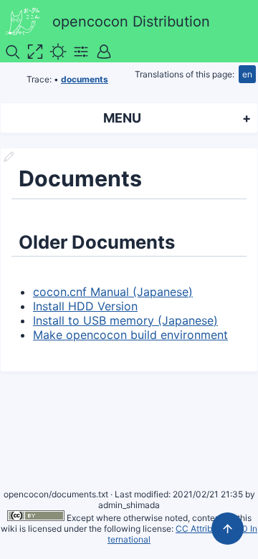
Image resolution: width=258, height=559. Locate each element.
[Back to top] (227, 528)
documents (84, 79)
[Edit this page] (8, 158)
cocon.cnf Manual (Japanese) (113, 292)
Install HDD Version (85, 306)
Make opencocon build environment (130, 335)
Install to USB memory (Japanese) (125, 320)
